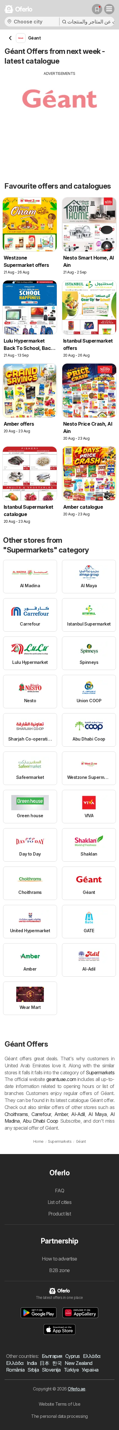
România (15, 1370)
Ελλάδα (92, 1356)
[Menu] (109, 9)
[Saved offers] (97, 9)
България (52, 1356)
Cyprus (72, 1356)
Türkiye (71, 1370)
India (32, 1363)
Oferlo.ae (76, 1388)
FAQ (59, 1191)
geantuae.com (61, 1079)
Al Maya (97, 1114)
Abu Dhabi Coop (40, 1121)
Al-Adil (78, 1114)
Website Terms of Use (60, 1404)
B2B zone (59, 1270)
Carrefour (41, 1114)
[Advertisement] (59, 119)
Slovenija (51, 1370)
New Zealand (78, 1363)
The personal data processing (59, 1416)
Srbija (33, 1370)
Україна (90, 1370)
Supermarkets (100, 1072)
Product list (59, 1214)
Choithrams (16, 1114)
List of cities (60, 1202)
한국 (57, 1363)
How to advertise (59, 1259)
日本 (44, 1363)
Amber (61, 1114)
